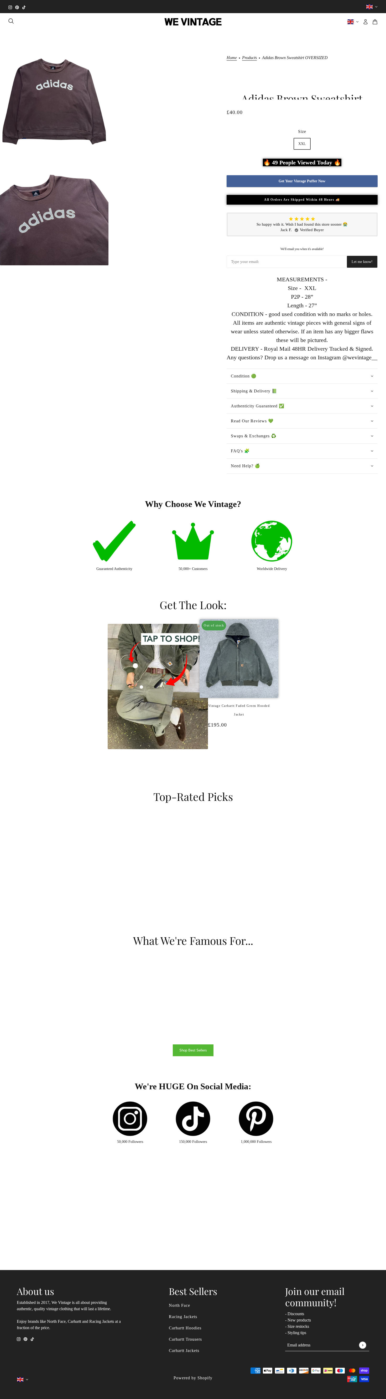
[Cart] (375, 21)
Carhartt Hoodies (185, 1328)
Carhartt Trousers (185, 1339)
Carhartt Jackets (184, 1350)
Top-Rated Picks (193, 796)
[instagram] (10, 6)
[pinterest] (17, 6)
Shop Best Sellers (193, 1050)
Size (302, 131)
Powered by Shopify (193, 1378)
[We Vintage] (193, 22)
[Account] (365, 21)
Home (232, 58)
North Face (179, 1305)
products (249, 58)
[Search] (11, 21)
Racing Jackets (183, 1316)
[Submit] (362, 1345)
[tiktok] (24, 6)
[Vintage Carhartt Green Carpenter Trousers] (241, 752)
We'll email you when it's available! (302, 249)
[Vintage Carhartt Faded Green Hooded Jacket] (236, 752)
